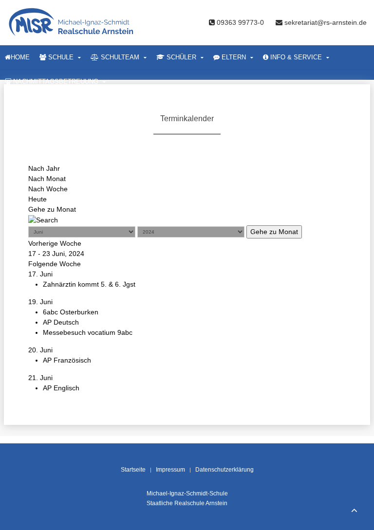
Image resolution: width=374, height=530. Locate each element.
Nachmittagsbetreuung (54, 81)
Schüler (180, 57)
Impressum (170, 469)
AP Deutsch (61, 322)
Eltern (233, 57)
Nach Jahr (44, 168)
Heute (37, 199)
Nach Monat (47, 179)
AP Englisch (61, 388)
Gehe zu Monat (52, 209)
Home (20, 57)
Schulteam (119, 57)
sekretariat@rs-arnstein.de (324, 22)
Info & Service (295, 57)
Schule (60, 57)
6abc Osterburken (70, 312)
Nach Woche (48, 189)
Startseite (133, 469)
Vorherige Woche (54, 243)
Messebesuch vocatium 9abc (87, 332)
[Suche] (43, 219)
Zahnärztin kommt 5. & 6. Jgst (89, 284)
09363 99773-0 (240, 22)
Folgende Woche (54, 264)
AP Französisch (67, 360)
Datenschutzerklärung (224, 469)
